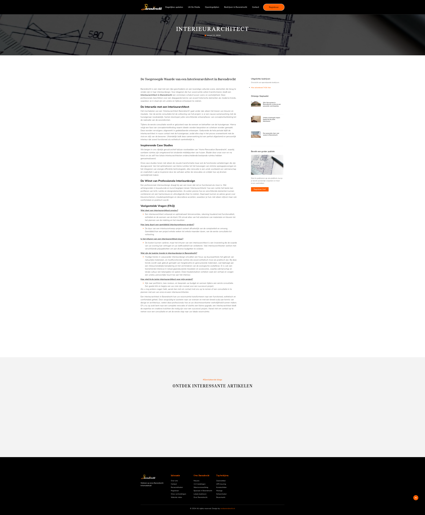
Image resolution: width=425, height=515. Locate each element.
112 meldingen (200, 484)
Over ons (174, 481)
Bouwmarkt (220, 497)
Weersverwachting (201, 487)
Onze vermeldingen (178, 494)
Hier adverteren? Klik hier (261, 87)
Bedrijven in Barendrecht (235, 7)
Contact (255, 7)
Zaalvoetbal (221, 481)
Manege (219, 491)
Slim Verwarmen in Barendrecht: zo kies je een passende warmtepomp (272, 104)
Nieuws (196, 481)
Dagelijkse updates (174, 7)
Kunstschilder (221, 487)
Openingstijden (212, 7)
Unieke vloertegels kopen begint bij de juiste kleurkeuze (271, 119)
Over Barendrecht (200, 497)
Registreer (175, 491)
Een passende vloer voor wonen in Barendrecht (271, 134)
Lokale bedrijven (200, 494)
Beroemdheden (177, 487)
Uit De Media (194, 7)
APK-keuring (221, 484)
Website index (176, 497)
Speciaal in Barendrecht (203, 491)
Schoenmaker (221, 494)
